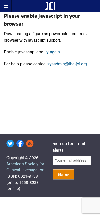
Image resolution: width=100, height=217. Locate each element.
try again (52, 52)
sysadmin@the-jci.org (67, 64)
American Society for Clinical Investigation (25, 167)
